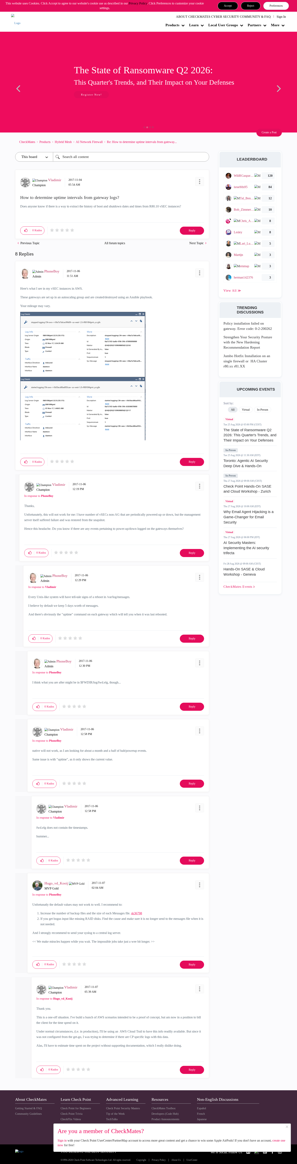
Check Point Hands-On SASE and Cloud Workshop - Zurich (247, 489)
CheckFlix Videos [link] (71, 1119)
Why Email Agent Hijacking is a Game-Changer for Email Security (248, 517)
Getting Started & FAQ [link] (28, 1108)
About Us (176, 1160)
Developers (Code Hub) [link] (165, 1113)
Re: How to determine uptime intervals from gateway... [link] (142, 142)
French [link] (201, 1113)
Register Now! (43, 94)
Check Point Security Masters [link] (123, 1108)
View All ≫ (232, 290)
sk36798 (136, 913)
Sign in (62, 1140)
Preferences (276, 5)
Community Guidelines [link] (28, 1113)
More (275, 25)
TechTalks (112, 1119)
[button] (228, 6)
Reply (192, 230)
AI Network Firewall (89, 142)
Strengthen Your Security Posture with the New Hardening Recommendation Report (247, 342)
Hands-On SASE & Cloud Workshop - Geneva (244, 571)
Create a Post (269, 132)
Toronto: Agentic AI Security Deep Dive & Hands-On (245, 463)
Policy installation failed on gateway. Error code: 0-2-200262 (247, 326)
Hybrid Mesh (63, 142)
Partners (254, 25)
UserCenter (191, 1160)
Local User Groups (223, 25)
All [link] (233, 409)
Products (172, 25)
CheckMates (27, 142)
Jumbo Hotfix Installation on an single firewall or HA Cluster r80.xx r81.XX (246, 361)
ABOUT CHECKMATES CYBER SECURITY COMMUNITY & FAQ (223, 16)
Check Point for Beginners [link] (76, 1108)
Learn (194, 25)
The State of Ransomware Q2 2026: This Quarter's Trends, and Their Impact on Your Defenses (249, 435)
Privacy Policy (138, 3)
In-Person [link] (262, 409)
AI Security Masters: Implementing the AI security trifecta (246, 548)
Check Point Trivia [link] (71, 1113)
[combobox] (131, 157)
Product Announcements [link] (165, 1119)
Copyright (141, 1160)
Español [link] (201, 1108)
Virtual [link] (246, 409)
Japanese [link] (202, 1119)
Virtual (229, 419)
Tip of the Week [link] (115, 1113)
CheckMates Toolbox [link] (164, 1108)
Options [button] (204, 142)
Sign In (281, 16)
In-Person (230, 450)
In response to (38, 495)
